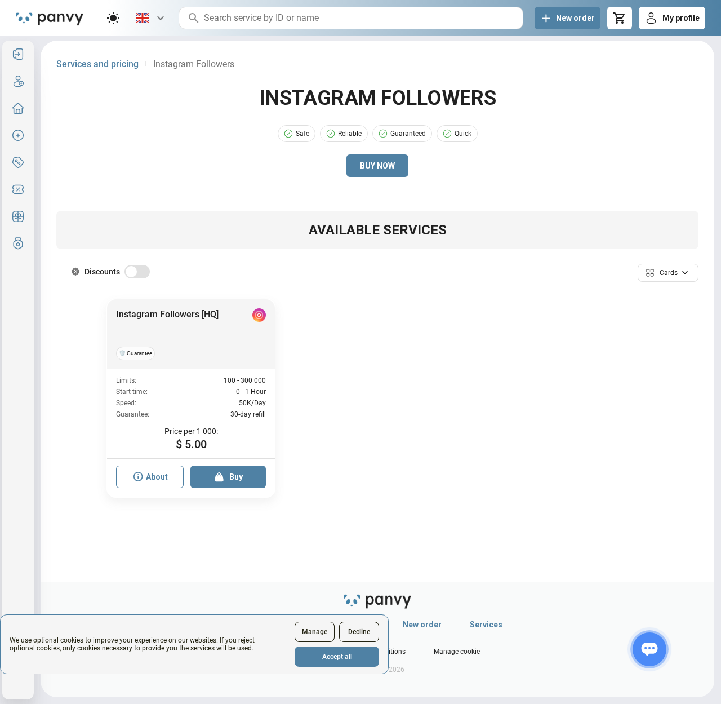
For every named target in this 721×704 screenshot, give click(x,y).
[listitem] (18, 54)
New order (422, 624)
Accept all (337, 657)
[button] (668, 273)
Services (486, 624)
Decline (359, 632)
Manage (314, 632)
